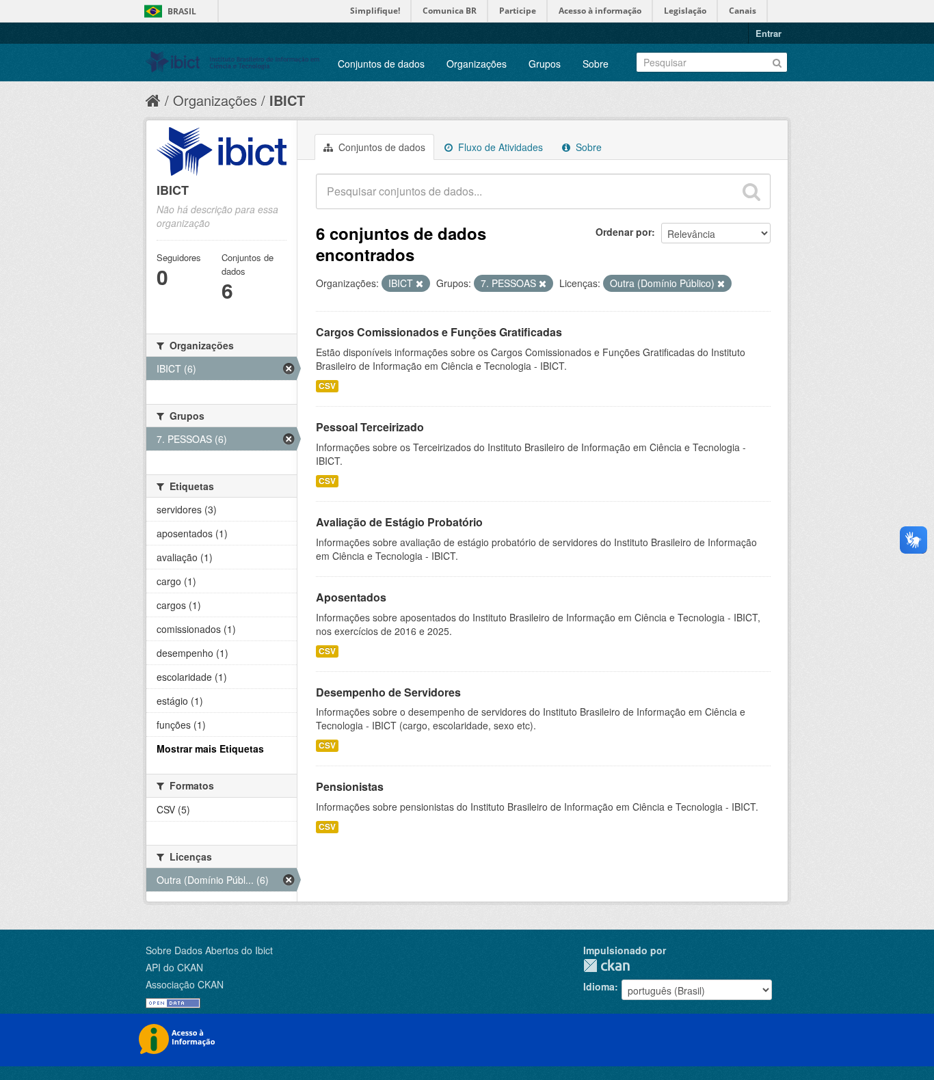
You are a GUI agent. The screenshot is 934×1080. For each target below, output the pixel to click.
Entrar (769, 33)
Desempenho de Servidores (388, 692)
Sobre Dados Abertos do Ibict (209, 950)
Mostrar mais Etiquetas (210, 748)
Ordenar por (624, 232)
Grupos (545, 63)
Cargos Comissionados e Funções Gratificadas (439, 332)
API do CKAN (174, 967)
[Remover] (419, 283)
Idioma (599, 986)
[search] (751, 191)
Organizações (476, 63)
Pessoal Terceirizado (370, 427)
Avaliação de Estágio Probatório (399, 522)
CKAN (606, 965)
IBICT (287, 100)
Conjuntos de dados (381, 63)
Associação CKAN (185, 984)
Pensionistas (350, 786)
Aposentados (351, 597)
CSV (327, 386)
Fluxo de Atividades (499, 147)
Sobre (596, 63)
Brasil (182, 11)
